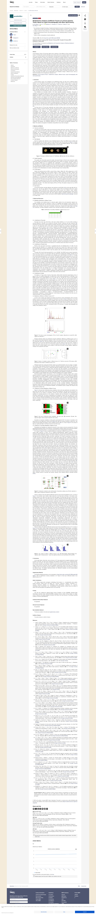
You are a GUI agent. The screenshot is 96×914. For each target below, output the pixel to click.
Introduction (13, 66)
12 (33, 102)
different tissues (62, 74)
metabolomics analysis (53, 74)
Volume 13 (21, 10)
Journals (30, 2)
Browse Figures (45, 46)
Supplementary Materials (15, 71)
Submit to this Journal (18, 20)
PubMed (56, 625)
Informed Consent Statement (16, 77)
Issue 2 (25, 10)
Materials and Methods (15, 67)
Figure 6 (63, 529)
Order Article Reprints (73, 15)
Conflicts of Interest (14, 80)
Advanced (83, 6)
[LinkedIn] (38, 809)
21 (47, 228)
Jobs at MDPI (38, 900)
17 (39, 116)
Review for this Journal (18, 22)
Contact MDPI (38, 899)
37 (50, 502)
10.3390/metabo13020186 (33, 10)
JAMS (63, 903)
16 (65, 113)
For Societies (51, 902)
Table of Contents (14, 62)
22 (72, 245)
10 (72, 97)
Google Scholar (46, 625)
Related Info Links (13, 45)
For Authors (51, 894)
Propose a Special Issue (18, 25)
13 (54, 103)
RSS (79, 886)
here (39, 836)
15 (46, 112)
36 (34, 473)
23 (48, 276)
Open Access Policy (39, 897)
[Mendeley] (47, 809)
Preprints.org (64, 897)
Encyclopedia (64, 902)
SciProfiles (64, 900)
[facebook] (40, 809)
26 (42, 395)
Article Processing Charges (41, 894)
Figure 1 (71, 142)
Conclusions (13, 70)
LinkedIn (76, 894)
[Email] (34, 809)
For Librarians (51, 899)
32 (76, 460)
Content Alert (83, 886)
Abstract (12, 65)
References (13, 81)
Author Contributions (14, 73)
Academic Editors (14, 31)
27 (63, 420)
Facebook (76, 896)
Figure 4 (36, 390)
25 (68, 392)
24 (59, 375)
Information (42, 2)
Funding (12, 74)
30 (45, 447)
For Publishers (51, 900)
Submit (84, 2)
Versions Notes (54, 46)
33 (72, 461)
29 (36, 429)
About (64, 2)
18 (64, 187)
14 (33, 106)
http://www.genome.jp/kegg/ (67, 193)
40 (49, 538)
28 (60, 422)
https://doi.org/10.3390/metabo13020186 (52, 38)
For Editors (51, 897)
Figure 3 (41, 341)
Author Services (51, 2)
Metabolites (16, 10)
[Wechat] (43, 809)
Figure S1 (35, 528)
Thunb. (42, 74)
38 (33, 516)
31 (54, 449)
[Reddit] (45, 809)
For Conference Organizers (54, 903)
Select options (13, 899)
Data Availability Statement (15, 78)
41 (59, 539)
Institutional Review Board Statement (17, 76)
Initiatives (59, 2)
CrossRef (52, 625)
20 (76, 223)
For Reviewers (51, 896)
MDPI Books (64, 896)
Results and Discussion (15, 69)
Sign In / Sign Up (77, 2)
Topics (36, 2)
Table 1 (71, 206)
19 (71, 221)
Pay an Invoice (38, 896)
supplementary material (54, 611)
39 (46, 525)
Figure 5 (42, 431)
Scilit (62, 899)
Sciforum (63, 894)
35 (33, 473)
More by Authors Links (14, 48)
